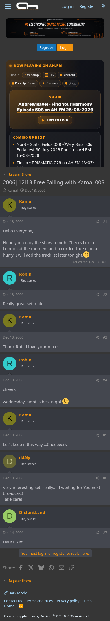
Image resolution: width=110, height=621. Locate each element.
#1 (105, 221)
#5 (105, 435)
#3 (105, 337)
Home (9, 605)
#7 (105, 532)
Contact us (13, 600)
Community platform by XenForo (48, 616)
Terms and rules (39, 600)
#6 (105, 478)
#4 (105, 380)
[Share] (97, 222)
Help (88, 600)
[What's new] (103, 6)
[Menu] (7, 6)
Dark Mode (17, 592)
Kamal (12, 190)
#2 (105, 294)
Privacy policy (68, 600)
